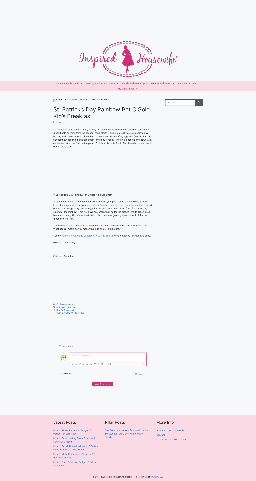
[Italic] (76, 363)
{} (106, 364)
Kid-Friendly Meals (64, 304)
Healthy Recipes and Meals (100, 83)
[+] (109, 364)
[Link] (102, 363)
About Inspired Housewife (170, 430)
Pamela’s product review (138, 205)
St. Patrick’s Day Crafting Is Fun (70, 313)
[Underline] (80, 363)
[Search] (199, 102)
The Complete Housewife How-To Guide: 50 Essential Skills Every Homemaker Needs (127, 434)
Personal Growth (187, 83)
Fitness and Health (161, 83)
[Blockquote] (95, 363)
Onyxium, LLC (156, 477)
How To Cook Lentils (65, 310)
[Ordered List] (87, 363)
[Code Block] (98, 363)
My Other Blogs (126, 88)
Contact (160, 435)
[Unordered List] (91, 363)
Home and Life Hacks (67, 83)
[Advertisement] (80, 18)
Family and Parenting (133, 83)
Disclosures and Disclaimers (171, 439)
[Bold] (72, 363)
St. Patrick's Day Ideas (66, 307)
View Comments (102, 384)
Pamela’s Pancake (109, 205)
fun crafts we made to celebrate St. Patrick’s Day (88, 235)
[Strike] (83, 363)
